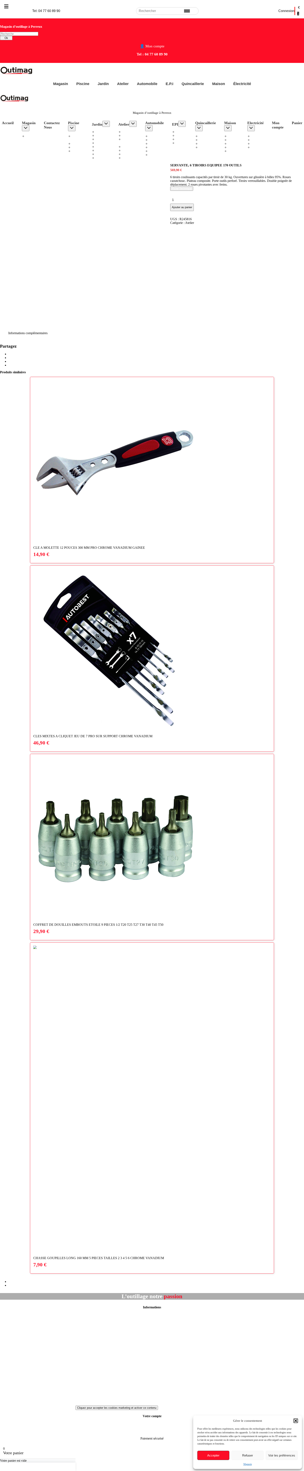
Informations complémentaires (28, 333)
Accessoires (80, 147)
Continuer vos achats (20, 1467)
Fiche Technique (181, 188)
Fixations (205, 143)
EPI (175, 124)
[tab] (28, 333)
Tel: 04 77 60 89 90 (46, 11)
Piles (254, 143)
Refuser (247, 1455)
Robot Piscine (76, 138)
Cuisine (233, 136)
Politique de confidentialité (152, 1322)
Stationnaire (130, 135)
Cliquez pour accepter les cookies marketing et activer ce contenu (116, 1407)
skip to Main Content (14, 2)
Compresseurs (131, 150)
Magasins (152, 1343)
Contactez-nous (152, 1336)
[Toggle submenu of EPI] (182, 124)
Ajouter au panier (182, 207)
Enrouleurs (258, 136)
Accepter (213, 1455)
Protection (182, 143)
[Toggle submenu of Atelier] (133, 124)
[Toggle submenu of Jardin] (106, 124)
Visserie (204, 136)
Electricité (255, 123)
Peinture (233, 147)
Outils (100, 143)
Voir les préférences (281, 1455)
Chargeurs (156, 140)
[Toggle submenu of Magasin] (25, 128)
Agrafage (205, 147)
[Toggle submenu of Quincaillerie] (199, 128)
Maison (218, 84)
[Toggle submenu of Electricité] (251, 128)
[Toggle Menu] (6, 6)
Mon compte (278, 125)
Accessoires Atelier (130, 141)
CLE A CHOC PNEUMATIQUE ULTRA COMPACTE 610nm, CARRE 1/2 (59, 1285)
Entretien (78, 143)
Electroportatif (131, 131)
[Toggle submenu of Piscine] (71, 128)
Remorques (156, 143)
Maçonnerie (103, 158)
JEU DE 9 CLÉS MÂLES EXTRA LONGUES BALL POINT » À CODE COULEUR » (68, 1281)
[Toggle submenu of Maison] (228, 128)
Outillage (155, 136)
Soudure (127, 154)
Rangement (129, 146)
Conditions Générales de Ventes (152, 1329)
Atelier (123, 84)
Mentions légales (152, 1315)
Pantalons (182, 131)
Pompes (101, 131)
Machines (102, 139)
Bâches (77, 151)
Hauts (180, 135)
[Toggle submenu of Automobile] (149, 128)
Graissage (155, 154)
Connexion (286, 11)
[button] (296, 1421)
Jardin (103, 84)
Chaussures (183, 139)
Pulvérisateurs (105, 146)
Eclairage (155, 151)
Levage (154, 147)
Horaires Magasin (31, 138)
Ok (6, 38)
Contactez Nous (52, 125)
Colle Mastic (207, 140)
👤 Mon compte (152, 46)
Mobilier (101, 150)
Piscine (82, 84)
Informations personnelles (152, 1424)
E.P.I (169, 84)
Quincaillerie (193, 84)
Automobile (147, 84)
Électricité (242, 84)
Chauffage (235, 151)
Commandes (152, 1431)
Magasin (247, 1464)
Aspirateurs (235, 140)
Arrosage (102, 135)
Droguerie (235, 143)
